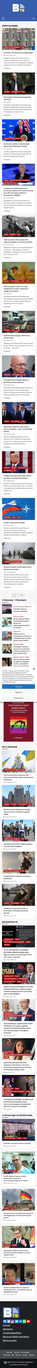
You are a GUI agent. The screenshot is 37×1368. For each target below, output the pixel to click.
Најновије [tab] (8, 600)
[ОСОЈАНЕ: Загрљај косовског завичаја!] (7, 609)
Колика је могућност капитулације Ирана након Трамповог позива (16, 145)
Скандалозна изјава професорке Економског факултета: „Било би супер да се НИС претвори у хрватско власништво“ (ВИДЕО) (18, 191)
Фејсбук (9, 1352)
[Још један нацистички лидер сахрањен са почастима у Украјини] (18, 830)
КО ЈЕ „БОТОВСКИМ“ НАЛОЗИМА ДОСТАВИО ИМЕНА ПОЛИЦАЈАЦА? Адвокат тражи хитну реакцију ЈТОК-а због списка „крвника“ (18, 953)
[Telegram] (16, 1321)
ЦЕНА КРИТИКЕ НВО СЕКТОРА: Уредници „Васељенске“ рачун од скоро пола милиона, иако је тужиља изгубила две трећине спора (17, 1066)
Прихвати (18, 686)
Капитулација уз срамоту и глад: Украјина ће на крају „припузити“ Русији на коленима (16, 288)
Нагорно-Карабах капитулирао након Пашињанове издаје (17, 568)
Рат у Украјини (15, 47)
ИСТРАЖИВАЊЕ (23, 979)
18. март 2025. (9, 340)
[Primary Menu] (4, 18)
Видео (6, 180)
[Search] (33, 18)
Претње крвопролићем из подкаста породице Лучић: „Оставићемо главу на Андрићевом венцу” (21, 663)
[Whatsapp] (24, 1321)
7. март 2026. (8, 149)
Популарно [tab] (21, 600)
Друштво (15, 657)
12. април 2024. (9, 525)
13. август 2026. (9, 916)
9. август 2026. (9, 55)
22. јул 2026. (8, 1109)
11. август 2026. (9, 960)
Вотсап (18, 1355)
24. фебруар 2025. (10, 385)
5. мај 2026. (8, 102)
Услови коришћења (12, 1332)
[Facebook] (5, 1321)
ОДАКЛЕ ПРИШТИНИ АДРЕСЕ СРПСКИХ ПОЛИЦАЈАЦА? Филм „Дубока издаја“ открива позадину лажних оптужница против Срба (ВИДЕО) (18, 990)
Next (22, 595)
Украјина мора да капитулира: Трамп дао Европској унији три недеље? (17, 477)
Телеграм (6, 1355)
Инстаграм (25, 1352)
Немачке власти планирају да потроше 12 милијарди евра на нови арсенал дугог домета (22, 637)
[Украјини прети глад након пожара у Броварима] (18, 863)
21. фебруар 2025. (10, 481)
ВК (13, 1355)
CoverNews (13, 1365)
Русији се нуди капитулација (14, 522)
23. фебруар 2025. (10, 434)
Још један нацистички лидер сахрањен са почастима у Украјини (18, 845)
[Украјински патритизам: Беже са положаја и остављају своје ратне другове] (18, 895)
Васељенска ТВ (9, 939)
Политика (16, 616)
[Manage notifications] (5, 1362)
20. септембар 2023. (10, 572)
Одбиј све (18, 692)
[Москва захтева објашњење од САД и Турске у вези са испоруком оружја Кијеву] (18, 796)
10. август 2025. (9, 245)
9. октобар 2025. (9, 198)
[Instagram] (12, 1321)
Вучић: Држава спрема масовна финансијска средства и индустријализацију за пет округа (16, 1178)
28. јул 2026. (8, 1072)
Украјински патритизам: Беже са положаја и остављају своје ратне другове (16, 910)
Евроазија (7, 375)
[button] (34, 669)
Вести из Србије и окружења (16, 1336)
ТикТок (31, 1355)
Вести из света (10, 1340)
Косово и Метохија (18, 606)
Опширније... (7, 68)
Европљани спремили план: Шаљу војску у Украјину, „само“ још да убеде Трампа (18, 429)
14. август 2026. (9, 881)
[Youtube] (28, 1321)
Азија (6, 234)
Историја (12, 234)
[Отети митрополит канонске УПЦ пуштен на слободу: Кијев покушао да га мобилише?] (18, 761)
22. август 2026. (9, 1146)
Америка (7, 92)
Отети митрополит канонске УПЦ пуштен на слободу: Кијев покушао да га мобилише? (18, 777)
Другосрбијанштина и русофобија (20, 180)
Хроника (7, 945)
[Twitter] (8, 1321)
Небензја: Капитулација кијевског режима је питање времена (16, 381)
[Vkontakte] (20, 1321)
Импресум (8, 1329)
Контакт (6, 1325)
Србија (15, 183)
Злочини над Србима (10, 979)
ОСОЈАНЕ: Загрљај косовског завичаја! (20, 610)
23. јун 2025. (8, 294)
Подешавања (18, 698)
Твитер (16, 1352)
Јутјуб (25, 1355)
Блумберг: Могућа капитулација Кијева (18, 53)
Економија (8, 183)
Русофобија (8, 470)
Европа (7, 47)
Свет (23, 47)
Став (28, 281)
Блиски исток (16, 92)
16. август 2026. (9, 782)
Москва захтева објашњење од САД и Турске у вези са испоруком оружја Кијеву (17, 811)
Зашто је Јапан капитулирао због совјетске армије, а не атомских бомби (18, 241)
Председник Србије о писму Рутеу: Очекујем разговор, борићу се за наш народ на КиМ (21, 650)
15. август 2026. (9, 849)
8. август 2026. (9, 1036)
